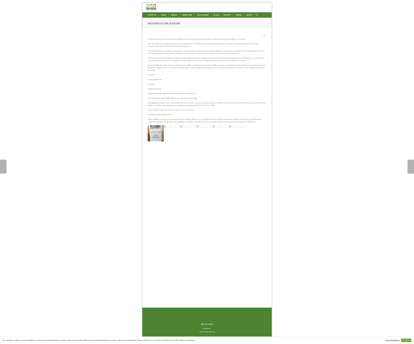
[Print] (257, 36)
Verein (163, 15)
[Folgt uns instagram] (208, 316)
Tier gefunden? (203, 15)
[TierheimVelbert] (151, 7)
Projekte (227, 15)
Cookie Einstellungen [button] (392, 340)
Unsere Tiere (187, 15)
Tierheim (174, 15)
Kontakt (249, 15)
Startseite (152, 15)
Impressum (207, 328)
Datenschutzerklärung (207, 332)
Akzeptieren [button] (406, 340)
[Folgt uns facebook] (203, 316)
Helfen (216, 15)
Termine (238, 15)
